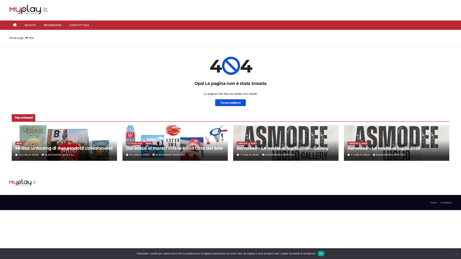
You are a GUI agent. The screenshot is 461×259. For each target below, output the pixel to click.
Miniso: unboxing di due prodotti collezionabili (64, 148)
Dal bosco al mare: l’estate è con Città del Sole (174, 148)
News (19, 143)
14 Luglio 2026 (139, 154)
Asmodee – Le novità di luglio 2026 (384, 148)
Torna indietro (230, 102)
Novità (30, 25)
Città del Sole (134, 143)
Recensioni (52, 25)
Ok (321, 253)
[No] (456, 253)
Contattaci (79, 25)
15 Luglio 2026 (29, 154)
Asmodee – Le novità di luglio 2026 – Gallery (282, 148)
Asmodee (242, 143)
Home (433, 202)
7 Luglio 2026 (250, 154)
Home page (16, 38)
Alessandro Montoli (59, 154)
